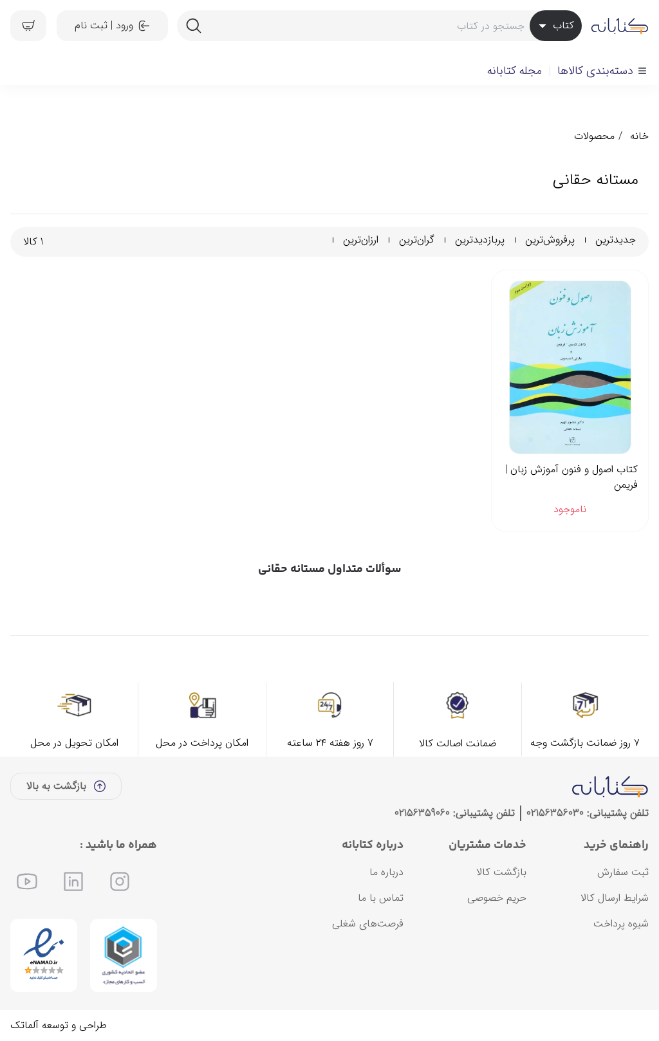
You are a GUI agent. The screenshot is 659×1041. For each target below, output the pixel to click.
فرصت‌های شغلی (368, 924)
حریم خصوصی (496, 898)
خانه (639, 136)
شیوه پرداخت (621, 924)
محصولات (594, 136)
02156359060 (422, 813)
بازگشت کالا (501, 872)
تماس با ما (381, 898)
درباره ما (386, 872)
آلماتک (24, 1025)
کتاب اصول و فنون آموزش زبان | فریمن (571, 477)
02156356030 (555, 813)
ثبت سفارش (623, 872)
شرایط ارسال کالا (614, 898)
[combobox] (379, 25)
